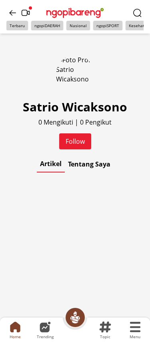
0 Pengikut (96, 122)
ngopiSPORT (107, 25)
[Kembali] (12, 12)
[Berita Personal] (75, 317)
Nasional (78, 25)
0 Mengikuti (56, 122)
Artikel (51, 163)
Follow (75, 141)
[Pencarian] (137, 12)
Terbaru (17, 25)
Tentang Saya (89, 164)
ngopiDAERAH (47, 25)
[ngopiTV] (25, 12)
